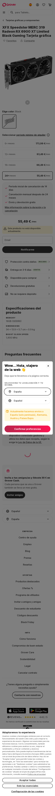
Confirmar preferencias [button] (27, 429)
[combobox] (27, 391)
